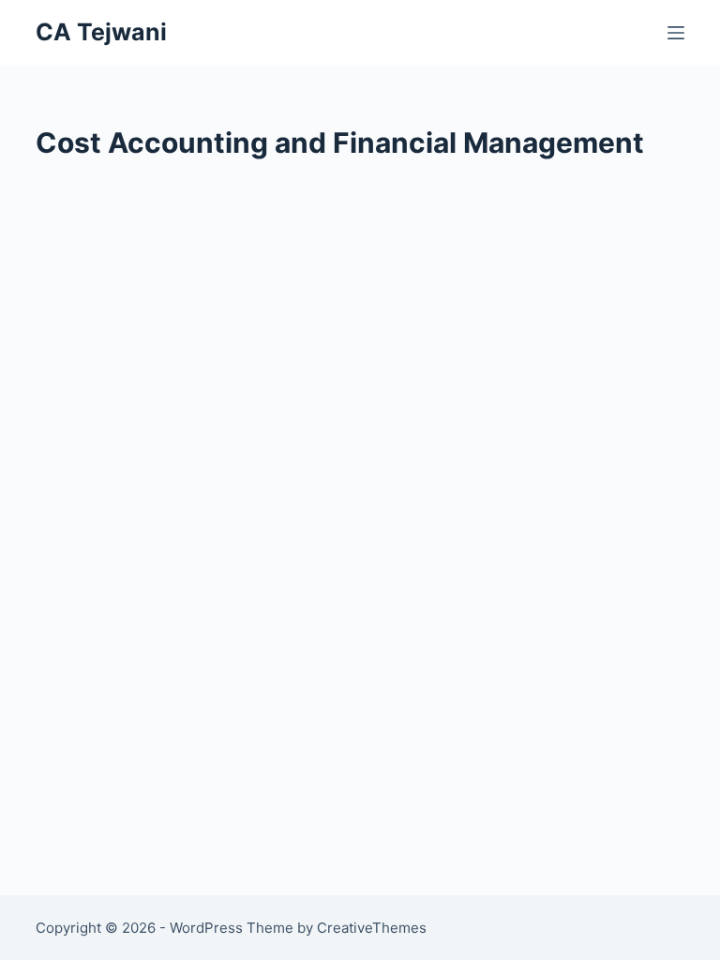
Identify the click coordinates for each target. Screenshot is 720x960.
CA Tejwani (101, 32)
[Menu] (676, 32)
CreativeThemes (372, 928)
